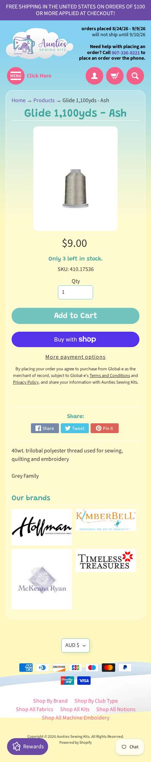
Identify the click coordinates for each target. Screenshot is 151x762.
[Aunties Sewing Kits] (41, 44)
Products (44, 100)
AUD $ (72, 645)
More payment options (75, 357)
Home (19, 100)
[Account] (94, 76)
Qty (76, 281)
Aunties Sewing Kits (73, 736)
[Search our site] (135, 76)
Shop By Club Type (96, 701)
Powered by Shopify (75, 742)
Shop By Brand (50, 701)
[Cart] (115, 76)
